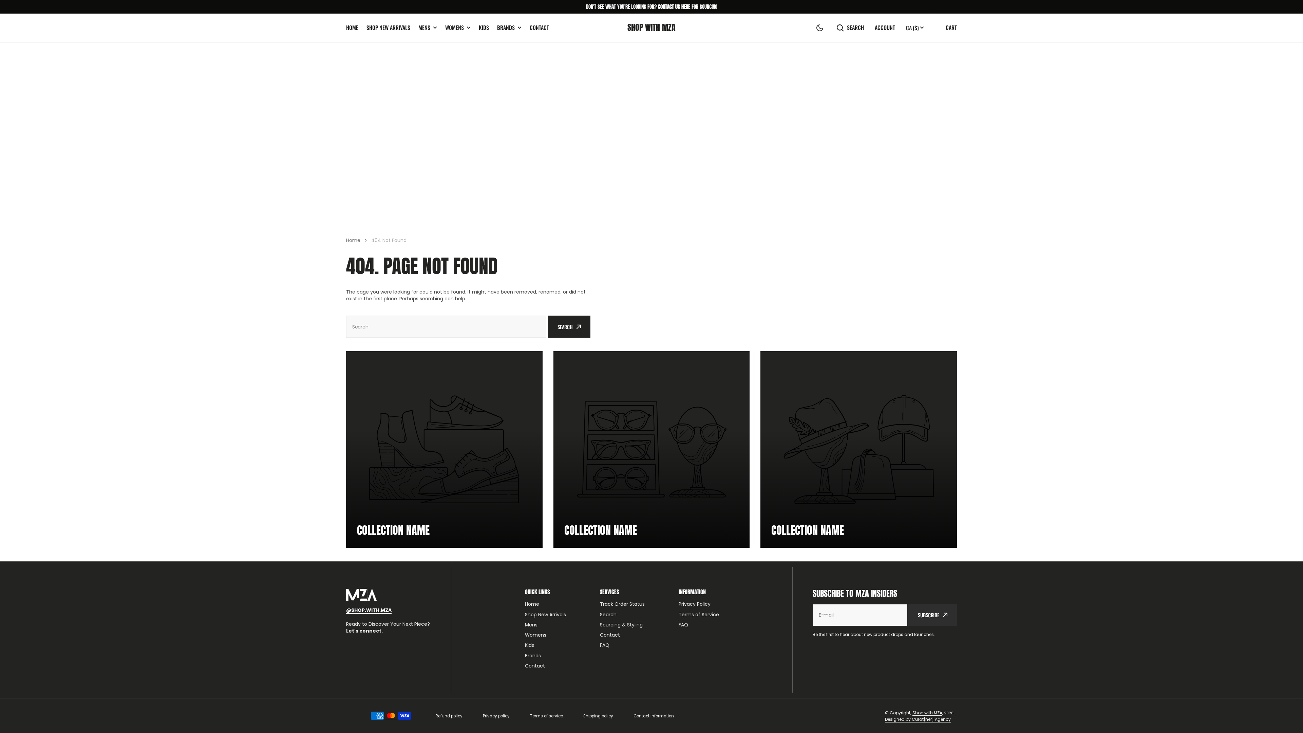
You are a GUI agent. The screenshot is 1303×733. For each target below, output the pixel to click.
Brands (506, 28)
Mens (424, 28)
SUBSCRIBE (928, 615)
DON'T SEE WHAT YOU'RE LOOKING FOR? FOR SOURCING (651, 7)
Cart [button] (951, 27)
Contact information (654, 716)
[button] (819, 28)
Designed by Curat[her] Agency (918, 719)
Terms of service (546, 716)
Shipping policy (598, 716)
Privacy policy (496, 716)
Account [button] (885, 28)
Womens (454, 28)
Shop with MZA (927, 713)
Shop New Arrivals (388, 27)
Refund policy (449, 716)
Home (352, 27)
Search (855, 28)
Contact (539, 27)
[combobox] (446, 327)
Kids (484, 27)
